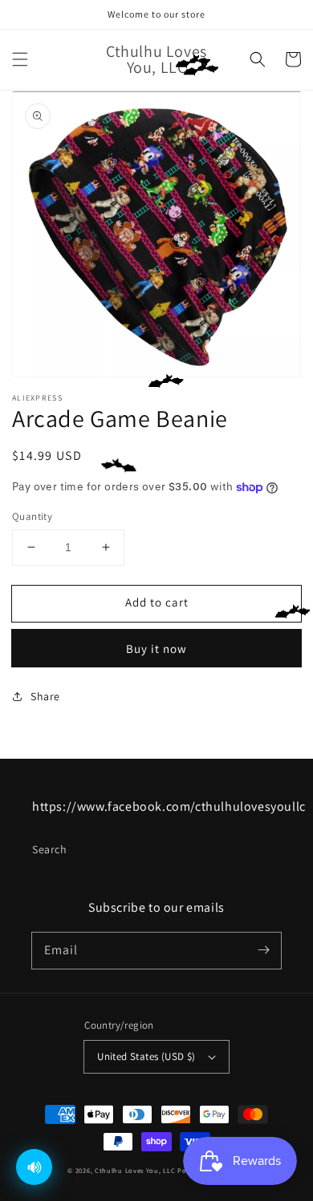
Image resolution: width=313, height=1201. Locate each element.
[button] (20, 59)
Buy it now (156, 648)
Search (49, 849)
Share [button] (45, 696)
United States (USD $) (146, 1056)
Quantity (32, 516)
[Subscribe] (263, 950)
